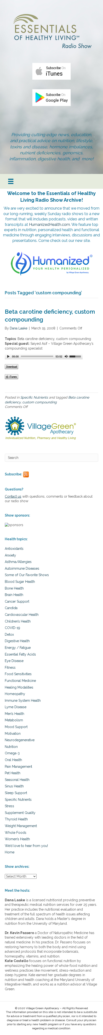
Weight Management (21, 826)
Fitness (10, 667)
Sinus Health (14, 786)
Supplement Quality (20, 813)
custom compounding (39, 402)
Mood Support (16, 727)
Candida (11, 608)
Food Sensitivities (18, 674)
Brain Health (14, 595)
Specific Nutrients (34, 397)
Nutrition (11, 747)
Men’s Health (14, 714)
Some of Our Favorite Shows (27, 575)
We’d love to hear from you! (26, 846)
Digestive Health (17, 641)
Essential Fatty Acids (20, 654)
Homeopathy (15, 694)
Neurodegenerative (19, 740)
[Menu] (11, 181)
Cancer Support (17, 601)
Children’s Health (18, 621)
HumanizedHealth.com (49, 224)
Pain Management (18, 766)
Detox (9, 634)
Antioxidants (14, 549)
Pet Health (12, 773)
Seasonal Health (17, 780)
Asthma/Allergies (18, 562)
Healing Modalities (19, 687)
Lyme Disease (15, 707)
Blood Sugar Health (20, 582)
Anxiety (10, 555)
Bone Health (14, 588)
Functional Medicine (20, 681)
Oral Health (13, 760)
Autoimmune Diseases (22, 568)
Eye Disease (14, 661)
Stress (9, 806)
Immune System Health (23, 700)
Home (9, 852)
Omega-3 (12, 753)
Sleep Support (16, 793)
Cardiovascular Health (22, 615)
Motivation (13, 733)
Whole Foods (15, 833)
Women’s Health (17, 839)
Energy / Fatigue (18, 648)
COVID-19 (12, 628)
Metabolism (14, 720)
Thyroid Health (16, 819)
